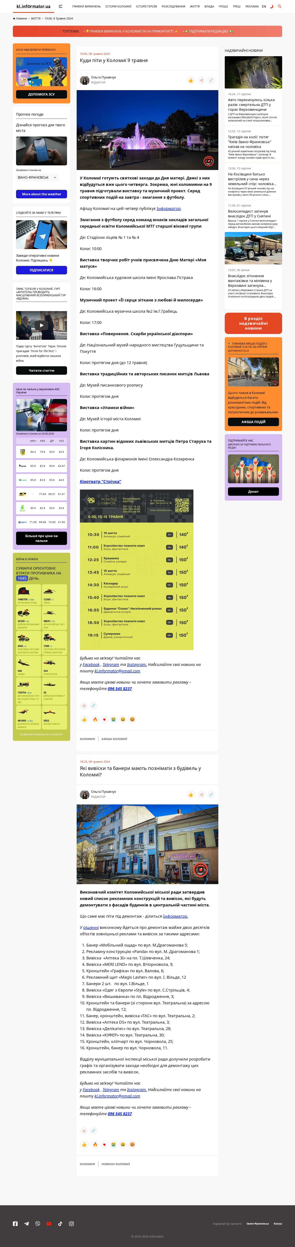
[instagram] (71, 1223)
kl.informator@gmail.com (117, 671)
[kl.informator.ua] (33, 6)
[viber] (37, 1223)
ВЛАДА (209, 6)
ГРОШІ (223, 6)
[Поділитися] (201, 80)
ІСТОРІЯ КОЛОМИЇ (118, 6)
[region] (41, 189)
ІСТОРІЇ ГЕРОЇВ (146, 6)
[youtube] (49, 1223)
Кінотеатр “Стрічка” (100, 481)
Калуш (278, 1223)
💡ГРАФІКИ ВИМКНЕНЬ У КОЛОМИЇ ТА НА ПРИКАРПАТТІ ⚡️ (131, 31)
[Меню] (56, 6)
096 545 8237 (120, 688)
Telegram (111, 664)
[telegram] (26, 1223)
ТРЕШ (237, 6)
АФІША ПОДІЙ (254, 422)
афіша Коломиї (114, 739)
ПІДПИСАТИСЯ (41, 270)
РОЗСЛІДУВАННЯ (173, 6)
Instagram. (137, 664)
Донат (253, 491)
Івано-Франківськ (258, 1223)
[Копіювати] (211, 80)
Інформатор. (175, 916)
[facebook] (15, 1223)
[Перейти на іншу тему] (271, 6)
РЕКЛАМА (252, 6)
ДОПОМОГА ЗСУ (41, 94)
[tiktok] (60, 1223)
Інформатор (169, 208)
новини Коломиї (116, 1164)
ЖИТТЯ (195, 6)
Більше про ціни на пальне (41, 538)
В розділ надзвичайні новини (253, 323)
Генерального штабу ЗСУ (48, 734)
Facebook (91, 664)
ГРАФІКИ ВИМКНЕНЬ (86, 6)
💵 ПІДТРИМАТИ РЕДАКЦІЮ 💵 (209, 31)
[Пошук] (279, 6)
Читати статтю (41, 370)
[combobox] (37, 177)
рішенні (91, 927)
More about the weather (41, 194)
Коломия (87, 739)
